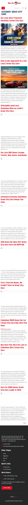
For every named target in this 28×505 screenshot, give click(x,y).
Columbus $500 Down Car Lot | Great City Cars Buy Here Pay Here (14, 323)
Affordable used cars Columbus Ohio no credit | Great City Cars (12, 108)
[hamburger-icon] (3, 8)
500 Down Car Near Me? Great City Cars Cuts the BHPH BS (14, 243)
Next (25, 423)
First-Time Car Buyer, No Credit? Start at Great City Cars (12, 285)
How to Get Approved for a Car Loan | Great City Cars (14, 62)
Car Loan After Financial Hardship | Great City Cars (12, 19)
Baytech (16, 497)
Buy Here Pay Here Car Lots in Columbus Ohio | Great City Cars (14, 347)
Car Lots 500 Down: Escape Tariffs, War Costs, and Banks (14, 154)
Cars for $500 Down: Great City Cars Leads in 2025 (12, 389)
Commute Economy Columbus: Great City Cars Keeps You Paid (14, 199)
